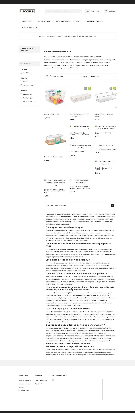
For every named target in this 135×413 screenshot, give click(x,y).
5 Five (26, 73)
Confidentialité (23, 390)
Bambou (27, 94)
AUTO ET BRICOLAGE (30, 27)
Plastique (27, 98)
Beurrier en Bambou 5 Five (54, 157)
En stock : (48, 121)
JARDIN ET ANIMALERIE (95, 21)
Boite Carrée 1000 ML (103, 133)
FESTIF (78, 21)
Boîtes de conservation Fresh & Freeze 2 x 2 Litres (80, 187)
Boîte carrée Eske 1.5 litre (106, 149)
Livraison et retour (24, 381)
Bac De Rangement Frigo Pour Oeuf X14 (79, 115)
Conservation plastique (26, 49)
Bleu (25, 82)
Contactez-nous (41, 381)
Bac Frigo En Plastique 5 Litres (104, 115)
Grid (47, 76)
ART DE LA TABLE (44, 21)
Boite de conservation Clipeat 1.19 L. (104, 169)
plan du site (39, 384)
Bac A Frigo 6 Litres (51, 114)
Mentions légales (24, 384)
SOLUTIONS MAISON (63, 21)
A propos (21, 387)
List (50, 76)
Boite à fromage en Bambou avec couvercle (79, 134)
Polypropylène (29, 102)
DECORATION (27, 21)
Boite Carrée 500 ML (77, 152)
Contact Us (67, 2)
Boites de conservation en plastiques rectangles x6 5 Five (54, 191)
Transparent (29, 85)
